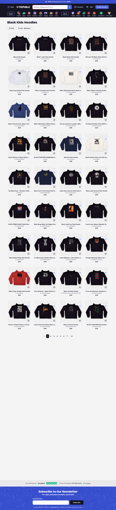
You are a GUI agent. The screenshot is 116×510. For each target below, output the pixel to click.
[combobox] (50, 7)
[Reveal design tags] (28, 53)
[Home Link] (23, 7)
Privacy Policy (54, 507)
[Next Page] (71, 336)
